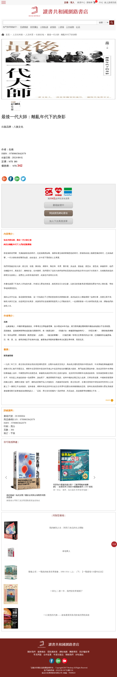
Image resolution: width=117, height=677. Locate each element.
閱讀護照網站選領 (58, 213)
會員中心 (81, 2)
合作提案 (48, 655)
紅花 (78, 27)
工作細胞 (70, 27)
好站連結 (79, 655)
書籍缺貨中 (58, 205)
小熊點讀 (44, 27)
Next (94, 477)
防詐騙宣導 (84, 652)
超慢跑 (53, 27)
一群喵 (61, 27)
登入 (72, 2)
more (108, 400)
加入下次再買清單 (58, 221)
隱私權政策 (53, 652)
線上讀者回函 (110, 2)
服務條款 (42, 652)
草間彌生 (34, 27)
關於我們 (32, 652)
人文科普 (29, 35)
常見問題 (38, 655)
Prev (6, 477)
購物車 (90, 2)
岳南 (11, 149)
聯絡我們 (69, 655)
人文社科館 (18, 35)
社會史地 (40, 35)
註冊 (66, 2)
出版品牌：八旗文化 (12, 126)
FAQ (101, 2)
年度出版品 (58, 655)
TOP (114, 544)
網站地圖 (63, 652)
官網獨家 (24, 27)
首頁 (8, 35)
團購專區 (73, 652)
